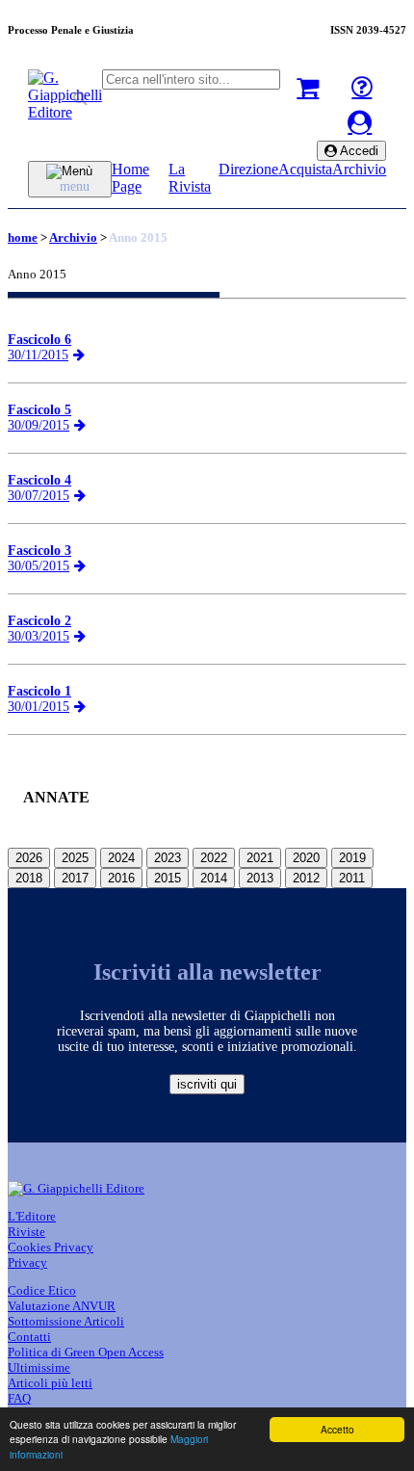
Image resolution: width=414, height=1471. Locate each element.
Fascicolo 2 (39, 621)
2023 (167, 858)
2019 (352, 858)
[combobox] (191, 79)
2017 (75, 878)
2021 (259, 858)
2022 (213, 858)
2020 (306, 858)
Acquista (305, 169)
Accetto (337, 1429)
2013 (259, 878)
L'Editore (32, 1216)
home (23, 237)
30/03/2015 (38, 636)
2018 (28, 878)
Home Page (130, 178)
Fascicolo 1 (39, 691)
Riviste (26, 1231)
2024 (121, 858)
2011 (352, 878)
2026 (28, 858)
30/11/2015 (38, 355)
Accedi (357, 151)
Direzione (248, 169)
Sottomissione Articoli (66, 1321)
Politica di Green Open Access (86, 1352)
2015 (167, 878)
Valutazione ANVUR (62, 1306)
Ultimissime (39, 1367)
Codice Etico (42, 1290)
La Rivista (189, 178)
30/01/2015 (38, 706)
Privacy (27, 1262)
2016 (121, 878)
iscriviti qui (207, 1084)
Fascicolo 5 (39, 410)
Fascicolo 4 (39, 480)
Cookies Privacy (50, 1247)
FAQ (19, 1398)
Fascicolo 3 (39, 550)
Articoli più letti (50, 1383)
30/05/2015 (38, 566)
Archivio (359, 169)
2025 (75, 858)
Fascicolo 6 (39, 339)
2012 (306, 878)
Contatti (29, 1336)
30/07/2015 (38, 495)
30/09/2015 (38, 425)
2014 (213, 878)
